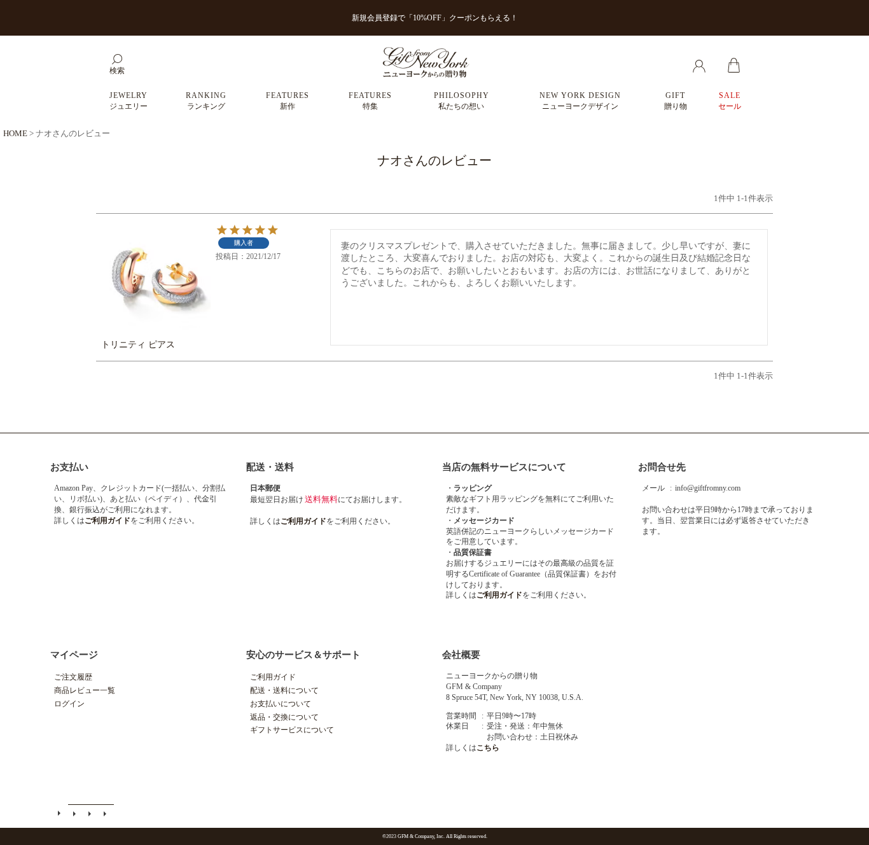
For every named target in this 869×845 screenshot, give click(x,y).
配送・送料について (284, 690)
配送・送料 (270, 467)
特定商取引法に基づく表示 (91, 813)
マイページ (74, 655)
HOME (15, 133)
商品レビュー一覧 (84, 690)
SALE (729, 101)
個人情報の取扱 (106, 813)
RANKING (206, 101)
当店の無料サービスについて (504, 467)
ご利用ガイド (273, 677)
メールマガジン (75, 813)
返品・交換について (284, 717)
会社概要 (461, 655)
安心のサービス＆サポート (303, 655)
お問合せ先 (662, 467)
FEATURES (287, 101)
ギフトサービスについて (292, 729)
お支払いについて (280, 703)
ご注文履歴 (73, 677)
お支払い (69, 467)
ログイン (69, 703)
